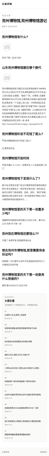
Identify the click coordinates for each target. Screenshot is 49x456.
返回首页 (43, 452)
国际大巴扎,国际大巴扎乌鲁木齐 (17, 355)
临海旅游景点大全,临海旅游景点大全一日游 (21, 408)
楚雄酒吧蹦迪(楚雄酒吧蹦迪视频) (17, 434)
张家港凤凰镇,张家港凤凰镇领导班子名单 (21, 328)
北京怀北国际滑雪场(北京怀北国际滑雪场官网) (23, 394)
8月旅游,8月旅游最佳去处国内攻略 (18, 341)
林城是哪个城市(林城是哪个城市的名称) (20, 381)
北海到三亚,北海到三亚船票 (15, 315)
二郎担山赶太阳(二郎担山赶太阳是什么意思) (22, 368)
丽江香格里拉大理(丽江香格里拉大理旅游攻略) (23, 421)
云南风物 (7, 4)
